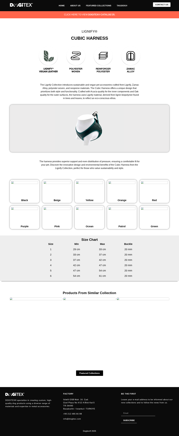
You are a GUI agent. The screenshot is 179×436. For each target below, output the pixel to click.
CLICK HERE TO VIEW (89, 14)
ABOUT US (75, 5)
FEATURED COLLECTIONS (98, 5)
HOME (62, 5)
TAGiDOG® (122, 5)
